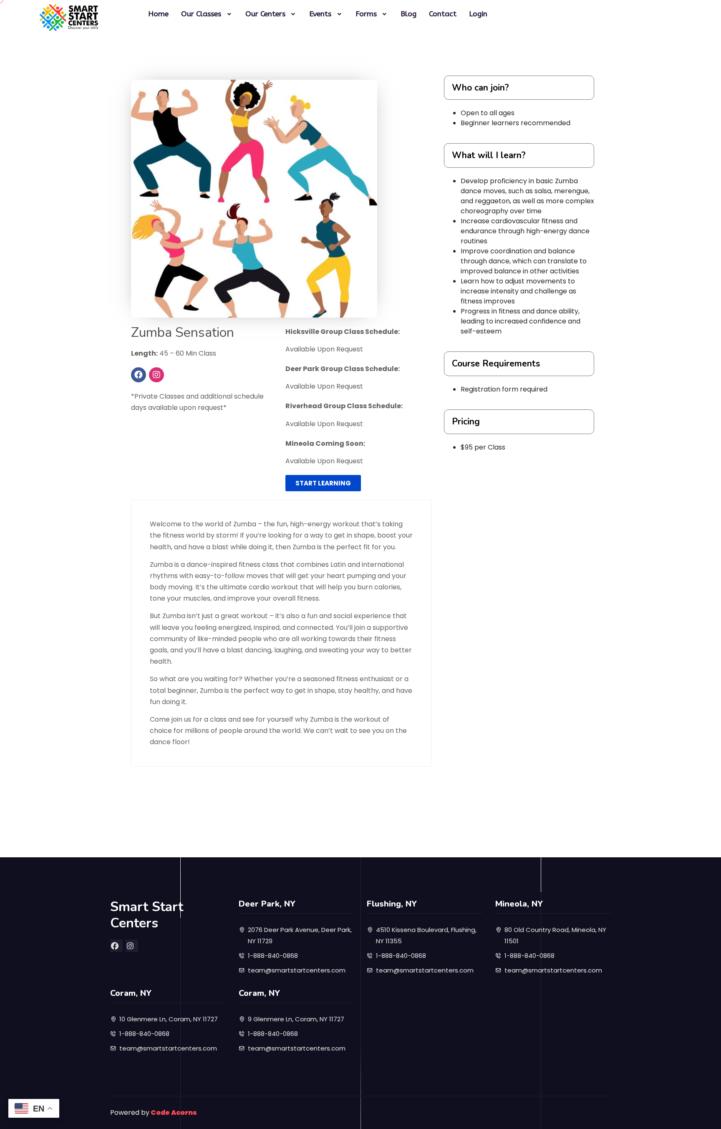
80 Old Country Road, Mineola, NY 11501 (555, 935)
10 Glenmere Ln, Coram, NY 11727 (168, 1019)
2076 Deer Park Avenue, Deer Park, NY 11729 (300, 935)
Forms (366, 14)
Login (478, 14)
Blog (408, 14)
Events (320, 14)
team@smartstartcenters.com (296, 970)
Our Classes (201, 14)
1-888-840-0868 (273, 955)
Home (158, 14)
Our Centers (265, 14)
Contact (442, 14)
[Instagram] (156, 374)
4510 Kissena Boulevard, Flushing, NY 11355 (426, 935)
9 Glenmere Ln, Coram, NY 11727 (296, 1019)
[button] (323, 483)
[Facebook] (138, 374)
